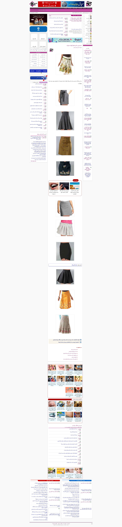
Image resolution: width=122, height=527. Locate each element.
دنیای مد (90, 12)
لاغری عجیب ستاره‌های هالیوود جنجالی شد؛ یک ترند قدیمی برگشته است (54, 514)
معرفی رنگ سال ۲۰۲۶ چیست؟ (87, 58)
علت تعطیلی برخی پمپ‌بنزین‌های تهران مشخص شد (71, 497)
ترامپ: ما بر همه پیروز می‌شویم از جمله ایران (72, 488)
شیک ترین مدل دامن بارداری (58, 24)
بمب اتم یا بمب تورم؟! (75, 494)
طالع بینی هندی (44, 50)
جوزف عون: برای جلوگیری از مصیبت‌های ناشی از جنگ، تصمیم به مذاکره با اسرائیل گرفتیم (38, 144)
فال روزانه (34, 46)
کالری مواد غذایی (34, 59)
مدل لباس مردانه (73, 349)
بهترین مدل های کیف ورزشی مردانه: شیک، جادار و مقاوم (87, 105)
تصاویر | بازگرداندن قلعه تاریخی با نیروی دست (38, 158)
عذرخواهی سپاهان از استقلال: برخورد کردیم (40, 492)
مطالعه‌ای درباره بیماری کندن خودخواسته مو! (40, 519)
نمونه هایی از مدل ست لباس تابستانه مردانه (56, 30)
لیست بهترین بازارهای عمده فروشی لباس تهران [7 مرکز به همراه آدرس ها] (87, 154)
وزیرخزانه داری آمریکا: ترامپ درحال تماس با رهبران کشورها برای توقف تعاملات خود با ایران (71, 511)
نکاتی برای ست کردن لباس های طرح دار (70, 450)
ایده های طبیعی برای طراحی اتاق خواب (71, 447)
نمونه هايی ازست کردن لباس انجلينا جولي (69, 353)
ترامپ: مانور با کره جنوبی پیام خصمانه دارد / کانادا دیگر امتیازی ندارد (86, 509)
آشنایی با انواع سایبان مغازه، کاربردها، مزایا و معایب (87, 76)
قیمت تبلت (43, 63)
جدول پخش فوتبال (34, 61)
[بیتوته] (33, 6)
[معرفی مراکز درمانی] (38, 31)
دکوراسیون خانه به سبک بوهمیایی (72, 462)
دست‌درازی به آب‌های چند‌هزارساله (73, 499)
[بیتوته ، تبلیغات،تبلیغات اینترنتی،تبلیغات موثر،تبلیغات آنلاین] (49, 4)
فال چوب (40, 49)
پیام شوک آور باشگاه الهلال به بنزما (41, 503)
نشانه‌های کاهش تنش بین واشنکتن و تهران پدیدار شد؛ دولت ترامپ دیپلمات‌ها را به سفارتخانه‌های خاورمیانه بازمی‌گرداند (71, 507)
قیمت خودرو (43, 54)
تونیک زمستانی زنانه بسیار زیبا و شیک (36, 118)
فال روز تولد (36, 50)
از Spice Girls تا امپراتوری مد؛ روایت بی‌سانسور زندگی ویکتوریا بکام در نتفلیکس (88, 175)
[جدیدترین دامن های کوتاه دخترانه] (65, 64)
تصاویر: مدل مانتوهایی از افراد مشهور (36, 105)
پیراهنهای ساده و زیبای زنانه (72, 355)
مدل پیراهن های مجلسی (72, 351)
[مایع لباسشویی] (65, 40)
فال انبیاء (34, 38)
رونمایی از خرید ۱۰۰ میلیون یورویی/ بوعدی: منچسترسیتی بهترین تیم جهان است (39, 146)
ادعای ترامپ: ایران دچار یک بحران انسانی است (71, 489)
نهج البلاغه (35, 63)
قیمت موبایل (43, 61)
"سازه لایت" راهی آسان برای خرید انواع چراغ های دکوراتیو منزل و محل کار (87, 143)
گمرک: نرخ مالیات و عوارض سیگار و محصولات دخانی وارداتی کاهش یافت (40, 151)
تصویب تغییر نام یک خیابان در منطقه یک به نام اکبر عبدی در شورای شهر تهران (71, 513)
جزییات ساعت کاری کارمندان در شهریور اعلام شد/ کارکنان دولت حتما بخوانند (71, 492)
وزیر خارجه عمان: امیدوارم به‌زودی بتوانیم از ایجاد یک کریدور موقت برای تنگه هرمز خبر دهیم (71, 505)
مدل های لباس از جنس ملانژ (58, 21)
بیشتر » (50, 15)
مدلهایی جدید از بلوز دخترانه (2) (37, 93)
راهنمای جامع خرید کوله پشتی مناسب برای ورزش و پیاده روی (87, 86)
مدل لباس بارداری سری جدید (37, 96)
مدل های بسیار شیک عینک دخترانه (36, 90)
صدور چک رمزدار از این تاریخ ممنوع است (39, 149)
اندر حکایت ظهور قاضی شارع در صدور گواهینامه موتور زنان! (86, 499)
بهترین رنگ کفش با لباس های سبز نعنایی (70, 456)
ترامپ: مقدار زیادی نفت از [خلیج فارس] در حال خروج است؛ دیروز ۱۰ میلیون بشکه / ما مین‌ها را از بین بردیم (36, 138)
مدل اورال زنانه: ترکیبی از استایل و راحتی (56, 27)
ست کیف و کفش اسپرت (73, 428)
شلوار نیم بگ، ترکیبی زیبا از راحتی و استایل (56, 17)
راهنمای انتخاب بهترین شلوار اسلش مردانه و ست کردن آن (68, 453)
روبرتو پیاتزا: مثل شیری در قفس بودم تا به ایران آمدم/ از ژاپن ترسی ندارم (40, 501)
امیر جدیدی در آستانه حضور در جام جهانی (41, 485)
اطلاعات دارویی (34, 54)
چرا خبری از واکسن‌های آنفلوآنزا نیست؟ (39, 141)
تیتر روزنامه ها (43, 65)
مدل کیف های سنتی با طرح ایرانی (36, 108)
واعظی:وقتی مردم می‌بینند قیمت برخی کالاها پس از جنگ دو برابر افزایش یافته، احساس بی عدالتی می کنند (71, 501)
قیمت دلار (43, 59)
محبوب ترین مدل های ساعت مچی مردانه (87, 67)
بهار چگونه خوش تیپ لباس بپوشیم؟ (36, 99)
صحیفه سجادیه (34, 65)
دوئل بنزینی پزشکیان (76, 495)
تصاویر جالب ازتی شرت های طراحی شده (69, 359)
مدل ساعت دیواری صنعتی (38, 102)
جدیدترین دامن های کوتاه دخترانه (74, 45)
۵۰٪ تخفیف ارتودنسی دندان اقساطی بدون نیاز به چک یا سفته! (69, 342)
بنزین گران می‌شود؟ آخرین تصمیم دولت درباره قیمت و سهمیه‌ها (86, 490)
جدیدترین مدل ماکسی (38, 83)
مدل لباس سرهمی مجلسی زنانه (76, 29)
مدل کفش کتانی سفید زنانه (87, 133)
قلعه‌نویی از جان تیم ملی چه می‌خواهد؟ (41, 499)
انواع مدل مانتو (74, 357)
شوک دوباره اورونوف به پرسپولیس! (41, 490)
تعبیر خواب (32, 49)
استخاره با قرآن (42, 46)
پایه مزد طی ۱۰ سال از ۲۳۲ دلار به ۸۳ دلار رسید (38, 147)
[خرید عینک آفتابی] (38, 25)
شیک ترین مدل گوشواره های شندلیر (87, 96)
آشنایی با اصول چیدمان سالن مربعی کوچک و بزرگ (69, 444)
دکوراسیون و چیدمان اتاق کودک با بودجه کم (87, 124)
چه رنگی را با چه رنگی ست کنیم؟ (72, 459)
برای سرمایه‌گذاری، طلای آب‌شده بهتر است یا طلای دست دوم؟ (87, 115)
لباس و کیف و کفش (85, 12)
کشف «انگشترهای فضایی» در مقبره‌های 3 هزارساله (39, 487)
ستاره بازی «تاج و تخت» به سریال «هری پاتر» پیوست (54, 489)
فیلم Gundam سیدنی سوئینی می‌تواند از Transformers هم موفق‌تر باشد (41, 483)
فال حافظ (42, 38)
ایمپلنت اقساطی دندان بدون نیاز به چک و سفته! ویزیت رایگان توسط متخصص (66, 339)
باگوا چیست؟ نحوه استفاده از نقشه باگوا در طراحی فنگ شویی (67, 441)
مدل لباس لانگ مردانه (73, 431)
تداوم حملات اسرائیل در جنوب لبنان (40, 159)
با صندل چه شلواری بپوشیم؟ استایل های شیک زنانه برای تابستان (87, 164)
